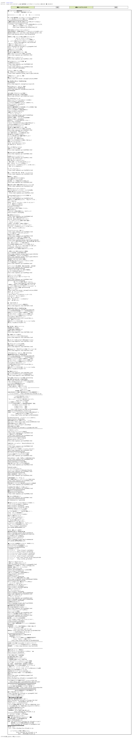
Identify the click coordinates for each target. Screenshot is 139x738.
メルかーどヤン (9, 2)
